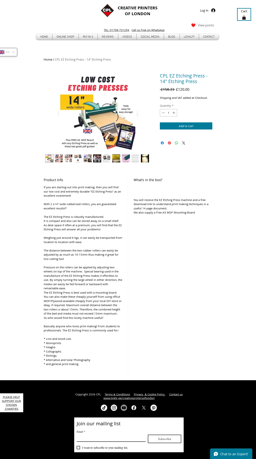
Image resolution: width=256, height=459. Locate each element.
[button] (65, 37)
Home (48, 59)
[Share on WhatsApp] (176, 143)
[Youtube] (124, 408)
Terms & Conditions (117, 394)
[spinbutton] (168, 112)
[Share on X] (183, 143)
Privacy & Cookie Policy (149, 394)
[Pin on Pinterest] (169, 143)
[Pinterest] (153, 408)
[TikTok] (104, 408)
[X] (144, 408)
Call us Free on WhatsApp (148, 30)
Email (81, 431)
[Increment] (174, 112)
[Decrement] (162, 112)
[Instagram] (114, 408)
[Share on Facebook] (162, 143)
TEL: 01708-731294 (116, 30)
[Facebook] (134, 408)
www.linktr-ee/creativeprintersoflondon (129, 398)
